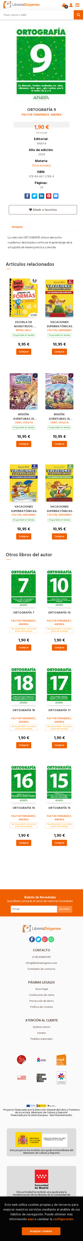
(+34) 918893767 (41, 957)
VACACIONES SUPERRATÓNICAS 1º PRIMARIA (23, 508)
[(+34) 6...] (51, 939)
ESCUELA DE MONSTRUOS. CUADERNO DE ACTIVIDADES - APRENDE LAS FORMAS (23, 324)
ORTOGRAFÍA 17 (59, 710)
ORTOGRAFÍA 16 (24, 808)
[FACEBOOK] (32, 939)
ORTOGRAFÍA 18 (24, 710)
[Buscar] (78, 14)
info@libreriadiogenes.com (41, 963)
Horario (41, 1033)
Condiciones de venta (41, 995)
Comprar (24, 351)
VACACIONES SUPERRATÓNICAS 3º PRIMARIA (59, 508)
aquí (31, 1219)
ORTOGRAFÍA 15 (59, 808)
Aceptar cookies (41, 1231)
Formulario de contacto (41, 969)
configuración (63, 1219)
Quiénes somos (41, 1027)
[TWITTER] (38, 939)
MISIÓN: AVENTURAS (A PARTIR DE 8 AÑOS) (59, 416)
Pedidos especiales (41, 1039)
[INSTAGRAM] (45, 939)
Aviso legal (41, 989)
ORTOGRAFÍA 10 (59, 612)
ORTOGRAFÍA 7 (23, 612)
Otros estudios (41, 165)
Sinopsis (17, 227)
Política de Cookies (41, 1007)
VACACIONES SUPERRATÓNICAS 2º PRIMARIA (59, 324)
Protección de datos (42, 1001)
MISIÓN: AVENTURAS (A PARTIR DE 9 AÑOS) (23, 416)
